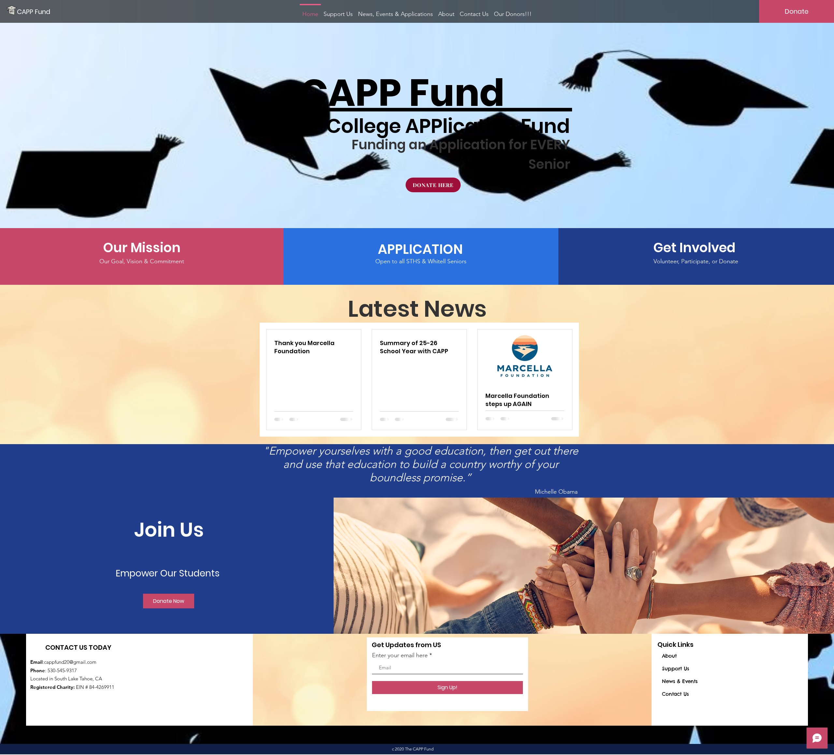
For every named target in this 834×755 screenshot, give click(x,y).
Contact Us (675, 694)
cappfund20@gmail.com (70, 662)
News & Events (679, 681)
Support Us (675, 668)
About (669, 656)
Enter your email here (400, 655)
